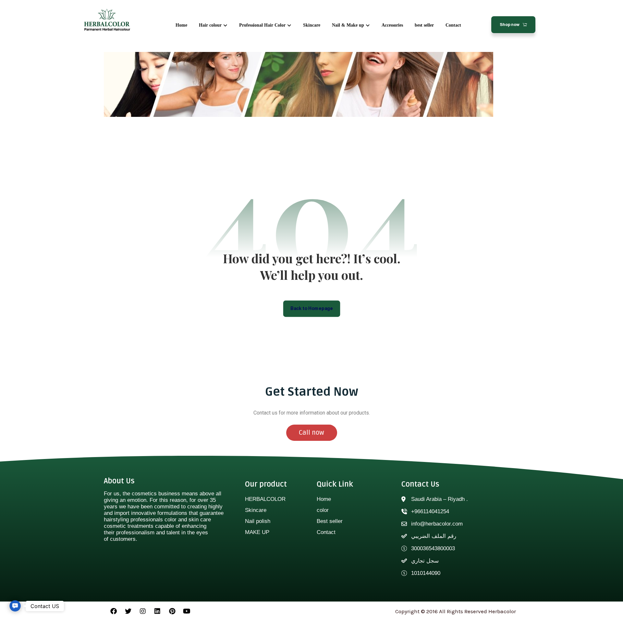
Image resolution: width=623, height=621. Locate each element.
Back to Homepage (311, 308)
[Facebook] (113, 611)
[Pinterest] (171, 611)
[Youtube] (186, 611)
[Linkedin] (157, 611)
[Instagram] (142, 611)
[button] (15, 606)
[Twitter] (128, 611)
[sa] (107, 20)
